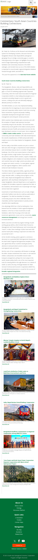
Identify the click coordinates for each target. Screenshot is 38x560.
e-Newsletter (19, 518)
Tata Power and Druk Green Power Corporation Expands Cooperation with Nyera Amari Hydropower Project (19, 462)
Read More (5, 302)
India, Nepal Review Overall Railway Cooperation (19, 402)
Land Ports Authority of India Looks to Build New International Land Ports (16, 372)
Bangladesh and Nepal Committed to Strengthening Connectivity (15, 310)
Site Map (19, 530)
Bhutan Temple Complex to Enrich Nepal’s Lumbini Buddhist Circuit (17, 341)
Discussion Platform (19, 510)
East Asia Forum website (27, 74)
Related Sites (19, 534)
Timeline (19, 520)
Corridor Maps (19, 522)
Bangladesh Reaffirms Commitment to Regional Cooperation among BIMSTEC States (19, 432)
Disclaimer (19, 532)
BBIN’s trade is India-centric (12, 133)
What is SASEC (19, 506)
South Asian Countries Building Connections (16, 81)
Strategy (19, 508)
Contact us (19, 545)
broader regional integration (11, 271)
